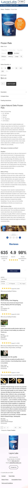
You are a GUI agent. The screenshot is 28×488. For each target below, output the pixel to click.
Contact (4, 476)
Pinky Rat (4, 50)
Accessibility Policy (16, 479)
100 (20, 68)
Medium (4, 56)
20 (9, 68)
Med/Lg (10, 56)
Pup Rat (19, 50)
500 (7, 71)
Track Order (12, 476)
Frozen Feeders (11, 430)
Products (7, 9)
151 (15, 427)
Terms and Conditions (7, 483)
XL (21, 56)
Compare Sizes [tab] (5, 96)
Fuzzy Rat (12, 50)
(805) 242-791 (15, 461)
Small (10, 53)
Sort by (2, 277)
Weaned (4, 53)
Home (2, 9)
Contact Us (13, 467)
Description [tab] (4, 92)
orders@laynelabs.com (15, 463)
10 (5, 68)
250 (3, 71)
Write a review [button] (13, 271)
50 (16, 68)
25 (12, 68)
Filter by (3, 281)
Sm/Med (16, 53)
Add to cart (11, 84)
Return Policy (5, 479)
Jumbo (3, 59)
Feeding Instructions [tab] (6, 100)
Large (16, 56)
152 (20, 427)
